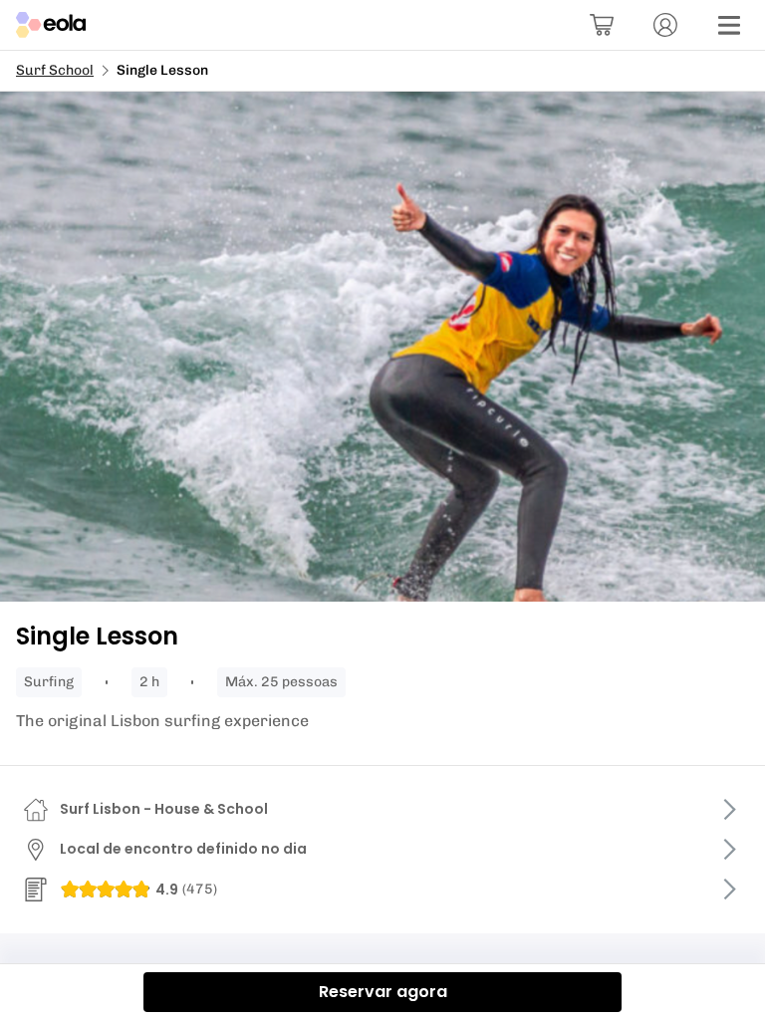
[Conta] (665, 25)
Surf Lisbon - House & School (164, 809)
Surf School (55, 70)
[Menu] (729, 25)
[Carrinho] (602, 25)
